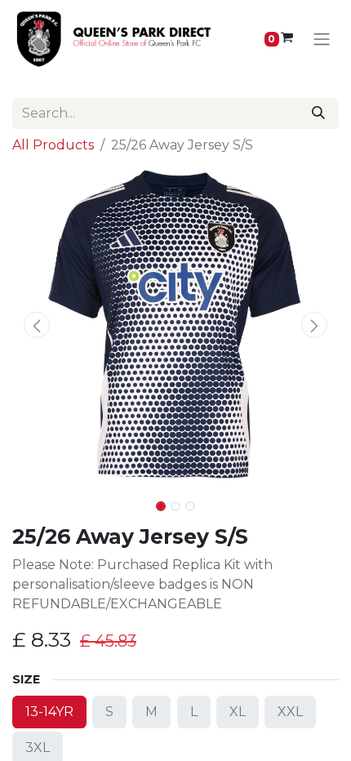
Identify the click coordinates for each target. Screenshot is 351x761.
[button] (36, 325)
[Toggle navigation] (321, 39)
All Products (53, 145)
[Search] (318, 113)
